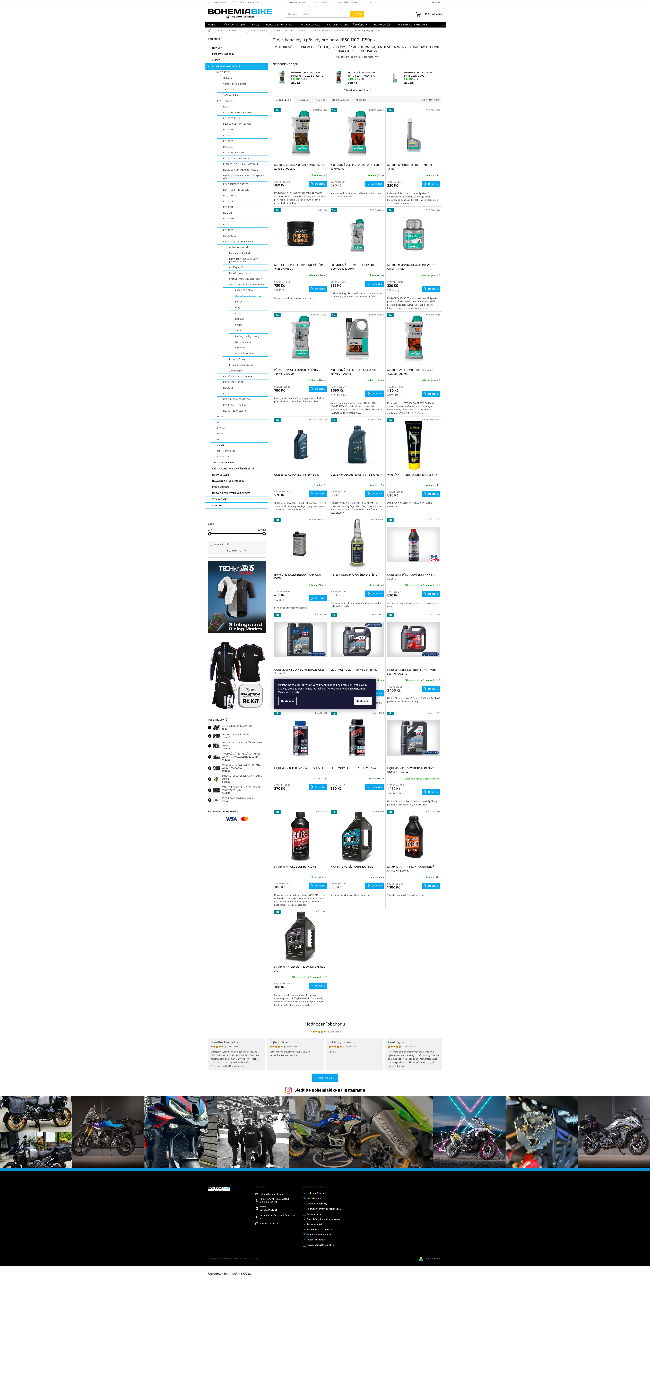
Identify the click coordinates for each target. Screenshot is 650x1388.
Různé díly (240, 347)
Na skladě (221, 544)
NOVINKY (217, 48)
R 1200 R (227, 224)
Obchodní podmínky (346, 2)
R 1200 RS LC (229, 236)
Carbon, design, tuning (234, 84)
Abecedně (361, 100)
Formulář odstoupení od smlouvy (323, 1219)
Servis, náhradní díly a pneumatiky (246, 284)
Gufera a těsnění (243, 342)
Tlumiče (239, 330)
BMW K (219, 434)
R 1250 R (227, 213)
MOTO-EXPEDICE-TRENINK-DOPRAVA (231, 493)
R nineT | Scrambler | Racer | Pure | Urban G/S (243, 177)
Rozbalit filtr (235, 550)
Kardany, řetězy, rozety (247, 336)
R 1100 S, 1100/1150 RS (235, 411)
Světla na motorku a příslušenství (246, 279)
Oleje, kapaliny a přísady (249, 296)
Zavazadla (228, 89)
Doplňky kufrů (236, 267)
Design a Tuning (237, 359)
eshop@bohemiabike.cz (272, 1194)
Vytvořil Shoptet (434, 1258)
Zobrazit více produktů (356, 90)
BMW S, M (221, 428)
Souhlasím (362, 701)
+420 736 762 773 (268, 1202)
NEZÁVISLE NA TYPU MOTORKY (228, 481)
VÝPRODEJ (217, 505)
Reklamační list (314, 1224)
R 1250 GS (228, 147)
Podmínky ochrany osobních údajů (324, 1209)
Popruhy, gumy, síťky (240, 273)
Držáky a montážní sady (241, 365)
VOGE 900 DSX (223, 456)
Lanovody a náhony (245, 353)
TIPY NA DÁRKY (220, 499)
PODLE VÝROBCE (220, 487)
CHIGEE (216, 60)
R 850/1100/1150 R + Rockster (238, 376)
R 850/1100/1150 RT (233, 382)
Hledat (357, 14)
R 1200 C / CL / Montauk (235, 405)
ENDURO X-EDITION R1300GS (237, 124)
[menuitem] (212, 25)
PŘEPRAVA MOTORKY (223, 54)
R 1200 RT (228, 207)
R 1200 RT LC (229, 201)
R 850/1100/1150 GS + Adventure (239, 241)
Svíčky (238, 302)
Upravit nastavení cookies (279, 1258)
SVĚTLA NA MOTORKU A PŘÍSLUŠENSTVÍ (233, 468)
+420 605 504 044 (268, 1210)
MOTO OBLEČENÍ (221, 475)
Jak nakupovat (322, 2)
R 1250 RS (228, 230)
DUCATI (220, 445)
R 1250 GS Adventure (234, 152)
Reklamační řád (314, 1214)
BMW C (219, 439)
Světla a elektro (231, 95)
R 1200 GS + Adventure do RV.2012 (240, 170)
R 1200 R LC (229, 218)
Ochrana (227, 78)
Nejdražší (320, 100)
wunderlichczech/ (269, 1223)
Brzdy (238, 313)
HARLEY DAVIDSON (225, 451)
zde (297, 692)
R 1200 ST (228, 388)
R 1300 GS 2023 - (231, 118)
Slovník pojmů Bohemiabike (321, 1245)
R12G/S (227, 106)
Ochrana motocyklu (239, 247)
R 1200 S (227, 393)
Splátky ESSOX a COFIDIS (319, 1229)
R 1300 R (227, 135)
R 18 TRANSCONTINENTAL (236, 184)
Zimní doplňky (236, 371)
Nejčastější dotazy (316, 1239)
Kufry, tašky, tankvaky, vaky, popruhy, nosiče (243, 260)
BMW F (219, 416)
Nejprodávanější (340, 100)
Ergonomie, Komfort (239, 253)
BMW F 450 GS (223, 72)
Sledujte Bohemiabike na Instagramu (329, 1090)
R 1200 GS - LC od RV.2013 (236, 158)
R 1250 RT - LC (230, 195)
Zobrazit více (325, 1077)
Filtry (237, 307)
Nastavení (287, 701)
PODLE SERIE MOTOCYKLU (226, 66)
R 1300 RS (228, 141)
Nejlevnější (303, 100)
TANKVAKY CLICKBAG (223, 462)
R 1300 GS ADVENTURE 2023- (237, 112)
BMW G (219, 422)
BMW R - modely (224, 101)
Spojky (238, 324)
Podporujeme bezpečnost (320, 1234)
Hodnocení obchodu (296, 2)
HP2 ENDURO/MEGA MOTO (236, 399)
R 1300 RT (228, 129)
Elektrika (239, 319)
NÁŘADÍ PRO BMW (244, 290)
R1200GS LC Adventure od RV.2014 (240, 164)
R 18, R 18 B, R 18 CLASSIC (236, 190)
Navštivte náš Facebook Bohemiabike (278, 1217)
